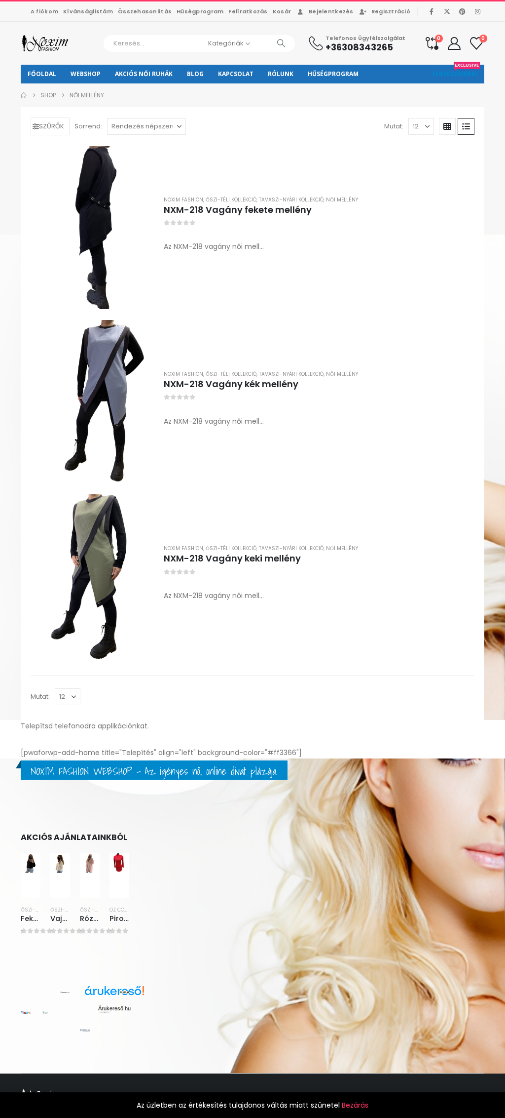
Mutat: (393, 126)
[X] (446, 11)
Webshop (86, 74)
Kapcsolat (235, 74)
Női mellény (342, 199)
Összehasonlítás (145, 11)
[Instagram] (477, 11)
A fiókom (44, 11)
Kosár (282, 11)
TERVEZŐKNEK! (455, 71)
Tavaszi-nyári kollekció (291, 199)
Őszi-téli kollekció (231, 199)
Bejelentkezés (331, 11)
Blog (195, 74)
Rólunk (280, 74)
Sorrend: (88, 126)
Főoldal (42, 74)
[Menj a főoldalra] (24, 95)
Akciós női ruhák (144, 74)
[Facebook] (431, 11)
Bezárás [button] (355, 1105)
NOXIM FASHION (183, 199)
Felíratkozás (247, 11)
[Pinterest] (462, 11)
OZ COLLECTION (127, 910)
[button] (50, 126)
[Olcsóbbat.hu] (85, 1030)
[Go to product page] (92, 227)
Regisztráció (390, 11)
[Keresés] (281, 43)
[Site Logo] (46, 43)
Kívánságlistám (88, 11)
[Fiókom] (454, 43)
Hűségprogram (200, 11)
